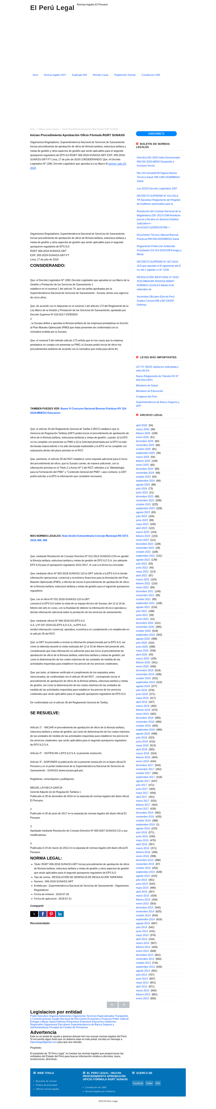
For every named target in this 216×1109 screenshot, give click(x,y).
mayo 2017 (142, 793)
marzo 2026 (142, 429)
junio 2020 (142, 646)
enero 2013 (142, 998)
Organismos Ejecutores (57, 1024)
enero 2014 (142, 951)
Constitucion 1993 (151, 75)
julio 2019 (141, 690)
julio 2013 (141, 974)
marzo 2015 (142, 895)
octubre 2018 (143, 725)
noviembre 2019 (145, 674)
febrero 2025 (143, 461)
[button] (34, 914)
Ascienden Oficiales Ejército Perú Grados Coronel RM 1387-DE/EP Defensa (155, 300)
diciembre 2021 (144, 591)
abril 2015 (141, 891)
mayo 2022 (142, 571)
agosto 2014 (143, 923)
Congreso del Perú (146, 396)
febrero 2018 (143, 757)
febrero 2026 (143, 433)
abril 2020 (141, 654)
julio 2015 (141, 880)
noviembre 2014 (145, 911)
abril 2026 (141, 425)
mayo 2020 (142, 650)
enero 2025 (142, 465)
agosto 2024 (143, 484)
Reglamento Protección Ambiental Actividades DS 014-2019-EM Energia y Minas (159, 250)
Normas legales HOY (55, 75)
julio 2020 (141, 642)
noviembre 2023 (145, 500)
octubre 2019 (143, 678)
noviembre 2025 (145, 445)
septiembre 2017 (145, 777)
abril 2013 (141, 986)
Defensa (61, 1021)
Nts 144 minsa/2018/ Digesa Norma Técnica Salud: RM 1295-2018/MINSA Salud (158, 177)
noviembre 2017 (145, 769)
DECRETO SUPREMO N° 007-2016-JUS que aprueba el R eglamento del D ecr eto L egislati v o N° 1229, (159, 265)
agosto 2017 (143, 781)
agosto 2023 (143, 512)
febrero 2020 (143, 662)
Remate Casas (100, 75)
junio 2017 (142, 789)
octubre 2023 (143, 504)
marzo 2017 (142, 800)
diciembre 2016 (144, 812)
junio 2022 (142, 567)
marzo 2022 (142, 579)
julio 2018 (141, 737)
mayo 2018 (142, 745)
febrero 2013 (143, 994)
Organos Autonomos (60, 1016)
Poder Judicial (120, 1018)
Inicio (35, 75)
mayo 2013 (142, 982)
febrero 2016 (143, 852)
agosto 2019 (143, 686)
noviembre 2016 (145, 816)
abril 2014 (141, 939)
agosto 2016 (143, 828)
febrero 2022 (143, 583)
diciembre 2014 (144, 907)
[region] (108, 40)
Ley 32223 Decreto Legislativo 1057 (157, 188)
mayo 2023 (142, 524)
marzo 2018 (142, 753)
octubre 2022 (143, 551)
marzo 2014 (142, 943)
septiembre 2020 (145, 634)
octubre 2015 (143, 868)
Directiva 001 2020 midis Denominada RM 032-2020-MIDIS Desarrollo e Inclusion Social (158, 161)
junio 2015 (142, 883)
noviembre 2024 (145, 472)
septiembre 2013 (145, 966)
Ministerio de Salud (147, 385)
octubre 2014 (143, 915)
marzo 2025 (142, 457)
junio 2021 (142, 615)
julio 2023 (141, 516)
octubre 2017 (143, 773)
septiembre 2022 (145, 555)
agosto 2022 (143, 559)
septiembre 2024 (145, 480)
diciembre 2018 (144, 717)
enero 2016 (142, 856)
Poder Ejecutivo (39, 1016)
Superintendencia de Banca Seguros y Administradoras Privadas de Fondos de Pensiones (72, 1026)
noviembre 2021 (145, 595)
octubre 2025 (143, 449)
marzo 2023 (142, 532)
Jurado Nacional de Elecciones (69, 1018)
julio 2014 (141, 927)
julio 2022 (141, 563)
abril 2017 (141, 797)
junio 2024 (142, 492)
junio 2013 (142, 978)
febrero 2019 (143, 710)
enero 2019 (142, 714)
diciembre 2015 (144, 860)
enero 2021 (142, 619)
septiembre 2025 (145, 453)
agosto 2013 (143, 970)
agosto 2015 (143, 876)
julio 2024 (141, 488)
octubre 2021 (143, 599)
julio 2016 (141, 832)
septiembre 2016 (145, 824)
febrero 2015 (143, 899)
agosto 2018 (143, 733)
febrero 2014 (143, 947)
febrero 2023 (143, 536)
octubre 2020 (143, 631)
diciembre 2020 (144, 623)
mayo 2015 (142, 887)
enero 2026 (142, 437)
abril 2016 (141, 844)
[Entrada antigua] (124, 1005)
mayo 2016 (142, 840)
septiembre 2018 (145, 729)
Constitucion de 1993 (95, 1087)
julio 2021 (141, 611)
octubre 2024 (143, 476)
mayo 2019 (142, 698)
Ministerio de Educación (149, 391)
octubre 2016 (143, 820)
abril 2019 (141, 702)
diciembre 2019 (144, 670)
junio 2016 (142, 836)
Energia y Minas (39, 1021)
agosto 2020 (143, 638)
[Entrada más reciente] (112, 1005)
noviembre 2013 (145, 959)
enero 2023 (142, 540)
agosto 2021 (143, 607)
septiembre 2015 (145, 872)
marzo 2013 (142, 990)
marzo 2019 (142, 706)
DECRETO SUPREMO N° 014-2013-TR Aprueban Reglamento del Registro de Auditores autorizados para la (158, 199)
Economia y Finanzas (99, 1018)
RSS (158, 1083)
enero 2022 (142, 587)
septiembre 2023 (145, 508)
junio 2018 (142, 741)
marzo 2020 (142, 658)
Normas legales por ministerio (100, 1091)
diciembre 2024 (144, 468)
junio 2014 (142, 931)
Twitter (149, 1083)
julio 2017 (141, 785)
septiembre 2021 (145, 603)
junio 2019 (142, 694)
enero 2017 (142, 808)
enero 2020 (142, 666)
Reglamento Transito (125, 75)
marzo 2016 (142, 848)
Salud (52, 1021)
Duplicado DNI (79, 75)
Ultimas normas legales (47, 1089)
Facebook (138, 1083)
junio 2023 (142, 520)
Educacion (98, 1021)
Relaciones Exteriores (78, 1021)
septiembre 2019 (145, 682)
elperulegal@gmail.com (43, 1042)
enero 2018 (142, 761)
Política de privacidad (46, 1085)
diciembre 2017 (144, 765)
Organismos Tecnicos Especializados (93, 1016)
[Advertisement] (108, 101)
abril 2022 (141, 575)
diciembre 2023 (144, 496)
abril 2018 (141, 749)
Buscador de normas (46, 1081)
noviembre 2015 (145, 864)
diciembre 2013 (144, 955)
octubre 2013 (143, 963)
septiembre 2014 (145, 919)
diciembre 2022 (144, 544)
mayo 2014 (142, 935)
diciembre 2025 (144, 441)
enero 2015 (142, 903)
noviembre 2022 (145, 548)
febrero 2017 (143, 804)
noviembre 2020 (145, 627)
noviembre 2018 (145, 721)
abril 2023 (141, 528)
